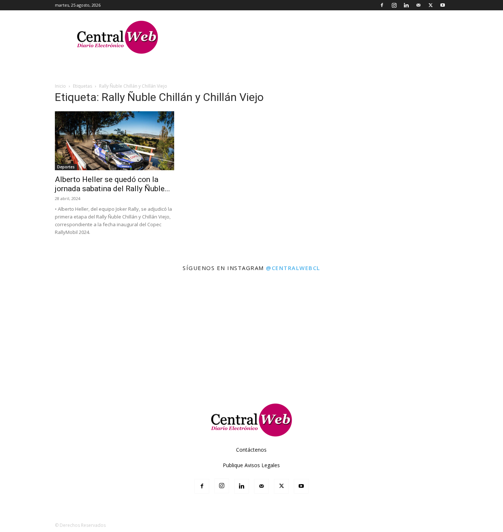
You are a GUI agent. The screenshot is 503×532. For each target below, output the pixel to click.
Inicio (60, 86)
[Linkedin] (406, 5)
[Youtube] (442, 5)
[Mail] (418, 5)
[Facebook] (381, 5)
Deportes (66, 166)
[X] (430, 5)
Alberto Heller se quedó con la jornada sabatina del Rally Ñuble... (112, 184)
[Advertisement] (251, 370)
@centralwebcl (293, 268)
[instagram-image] (30, 308)
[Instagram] (394, 5)
